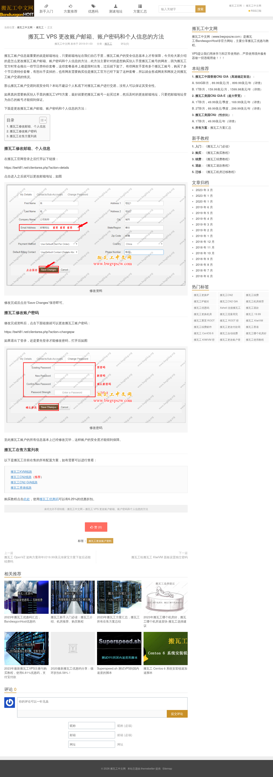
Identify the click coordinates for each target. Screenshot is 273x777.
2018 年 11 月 (205, 247)
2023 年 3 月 (204, 190)
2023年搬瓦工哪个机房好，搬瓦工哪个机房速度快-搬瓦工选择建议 (165, 621)
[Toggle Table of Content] (41, 120)
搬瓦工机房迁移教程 (220, 172)
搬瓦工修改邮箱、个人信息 (28, 126)
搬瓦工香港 (252, 327)
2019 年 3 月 (204, 224)
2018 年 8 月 (204, 264)
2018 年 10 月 (205, 253)
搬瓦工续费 (252, 295)
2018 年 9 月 (204, 259)
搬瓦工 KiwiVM (254, 320)
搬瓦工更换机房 (203, 314)
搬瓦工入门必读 (217, 146)
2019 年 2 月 (204, 230)
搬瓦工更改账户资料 (100, 541)
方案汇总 (140, 11)
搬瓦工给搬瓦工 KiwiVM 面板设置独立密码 (159, 557)
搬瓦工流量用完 (229, 314)
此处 (26, 499)
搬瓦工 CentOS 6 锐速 (203, 333)
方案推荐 (70, 11)
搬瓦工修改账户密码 (23, 131)
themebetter (148, 768)
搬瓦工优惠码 (49, 499)
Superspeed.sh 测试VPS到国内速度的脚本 (118, 670)
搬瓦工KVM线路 (21, 471)
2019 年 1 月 (204, 236)
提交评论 (177, 713)
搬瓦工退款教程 (217, 165)
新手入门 (46, 11)
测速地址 (116, 11)
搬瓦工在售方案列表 (23, 136)
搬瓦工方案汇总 (220, 127)
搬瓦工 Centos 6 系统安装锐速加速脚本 (165, 670)
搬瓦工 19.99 (253, 314)
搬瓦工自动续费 (229, 333)
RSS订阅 (256, 10)
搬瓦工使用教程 (255, 339)
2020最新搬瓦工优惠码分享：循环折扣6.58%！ (72, 670)
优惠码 (93, 11)
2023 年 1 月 (204, 195)
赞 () (98, 527)
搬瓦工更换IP (201, 295)
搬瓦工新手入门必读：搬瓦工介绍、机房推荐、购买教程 (72, 619)
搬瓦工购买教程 (217, 152)
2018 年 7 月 (204, 270)
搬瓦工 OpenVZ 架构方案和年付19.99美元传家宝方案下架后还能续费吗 (47, 559)
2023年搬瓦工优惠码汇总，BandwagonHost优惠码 (22, 619)
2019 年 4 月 (204, 218)
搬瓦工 (40, 27)
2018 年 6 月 (204, 276)
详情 (257, 83)
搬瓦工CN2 (226, 295)
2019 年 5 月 (204, 213)
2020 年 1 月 (204, 201)
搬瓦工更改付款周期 (230, 327)
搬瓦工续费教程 (217, 159)
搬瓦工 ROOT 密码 (229, 321)
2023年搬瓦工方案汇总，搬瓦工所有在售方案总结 (118, 619)
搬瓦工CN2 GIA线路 (24, 482)
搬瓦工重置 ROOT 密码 (204, 321)
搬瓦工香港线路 (21, 487)
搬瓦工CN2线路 (21, 477)
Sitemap (167, 768)
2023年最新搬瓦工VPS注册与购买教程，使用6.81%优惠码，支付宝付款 (25, 672)
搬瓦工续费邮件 (203, 327)
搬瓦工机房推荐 (255, 301)
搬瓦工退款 (252, 307)
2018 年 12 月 (205, 241)
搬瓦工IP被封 (201, 301)
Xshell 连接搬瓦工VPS (230, 308)
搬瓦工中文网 (17, 8)
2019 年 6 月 (204, 207)
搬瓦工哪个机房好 (256, 333)
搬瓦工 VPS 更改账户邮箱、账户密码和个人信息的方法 (96, 36)
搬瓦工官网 (235, 5)
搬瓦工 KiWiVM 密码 (204, 340)
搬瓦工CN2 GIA (229, 301)
